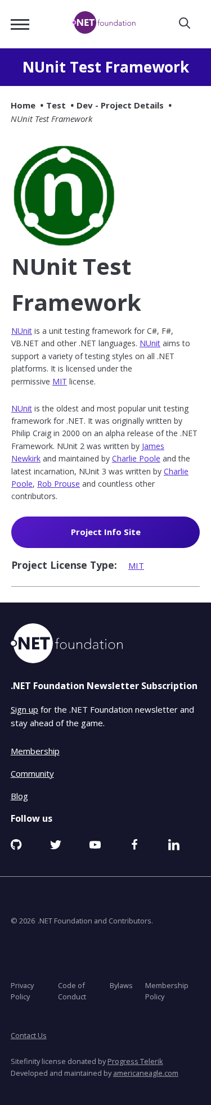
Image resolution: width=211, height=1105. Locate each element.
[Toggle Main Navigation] (20, 24)
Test (56, 105)
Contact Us (29, 1035)
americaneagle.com (145, 1072)
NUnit (21, 330)
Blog (19, 795)
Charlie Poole (136, 458)
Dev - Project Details (120, 105)
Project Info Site (122, 537)
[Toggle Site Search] (184, 23)
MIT (59, 381)
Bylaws (121, 985)
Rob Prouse (58, 483)
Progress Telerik (135, 1061)
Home (23, 105)
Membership (35, 750)
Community (32, 772)
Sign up (24, 709)
